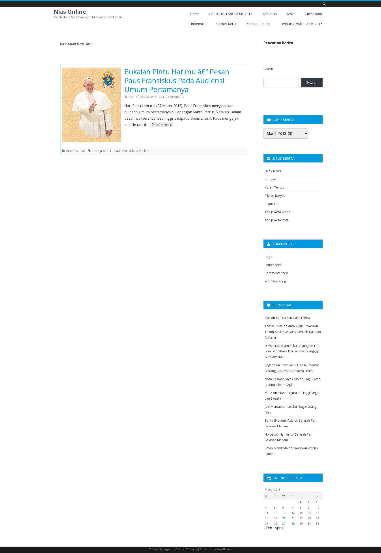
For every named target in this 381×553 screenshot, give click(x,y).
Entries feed (273, 265)
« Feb (267, 527)
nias (131, 96)
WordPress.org (275, 281)
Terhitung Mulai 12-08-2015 (301, 23)
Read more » (161, 124)
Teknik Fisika (274, 326)
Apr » (279, 527)
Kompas (270, 179)
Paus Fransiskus (125, 151)
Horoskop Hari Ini (277, 434)
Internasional (75, 151)
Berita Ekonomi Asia (279, 420)
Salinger (165, 549)
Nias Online (70, 11)
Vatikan (144, 151)
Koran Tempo (274, 187)
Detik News (273, 171)
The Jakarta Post (276, 220)
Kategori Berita (258, 23)
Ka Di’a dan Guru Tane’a (293, 318)
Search (268, 69)
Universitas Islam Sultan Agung (286, 346)
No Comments (173, 96)
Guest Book (314, 13)
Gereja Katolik (102, 151)
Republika (271, 204)
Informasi (198, 23)
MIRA (268, 393)
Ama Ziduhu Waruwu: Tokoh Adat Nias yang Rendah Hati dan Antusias (293, 332)
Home (194, 13)
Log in (269, 257)
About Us (270, 13)
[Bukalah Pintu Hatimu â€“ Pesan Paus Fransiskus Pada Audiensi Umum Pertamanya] (91, 105)
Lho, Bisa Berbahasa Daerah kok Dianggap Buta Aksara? (292, 351)
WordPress (224, 549)
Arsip (291, 13)
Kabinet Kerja (225, 23)
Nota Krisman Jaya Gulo (282, 379)
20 (283, 518)
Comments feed (276, 273)
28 (293, 523)
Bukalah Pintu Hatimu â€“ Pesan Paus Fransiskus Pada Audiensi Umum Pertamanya (176, 80)
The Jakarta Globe (277, 212)
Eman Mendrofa (276, 448)
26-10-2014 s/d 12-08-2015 (230, 13)
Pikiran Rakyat (275, 195)
